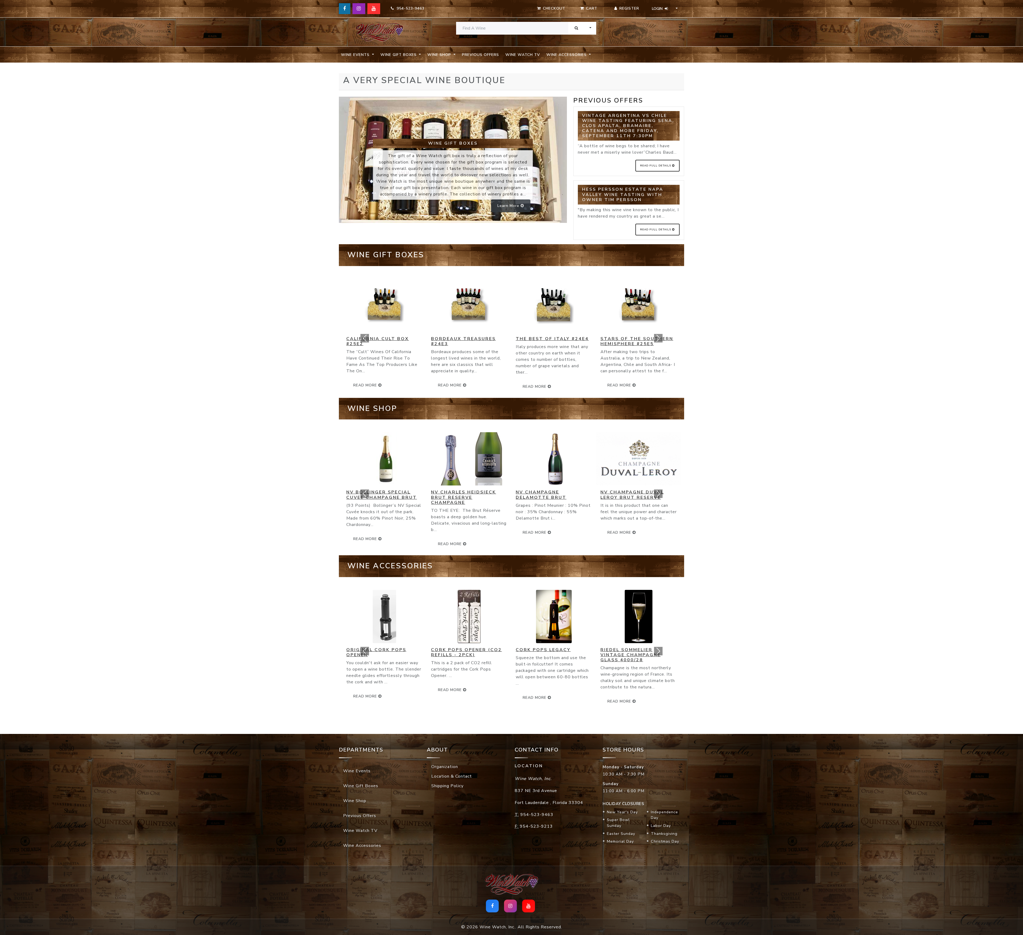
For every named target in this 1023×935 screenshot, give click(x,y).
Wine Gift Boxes (360, 786)
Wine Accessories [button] (567, 54)
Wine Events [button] (356, 54)
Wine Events (357, 771)
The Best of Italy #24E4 (467, 339)
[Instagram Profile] (358, 8)
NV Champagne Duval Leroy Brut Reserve (547, 494)
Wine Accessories (362, 845)
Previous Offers (480, 54)
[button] (365, 338)
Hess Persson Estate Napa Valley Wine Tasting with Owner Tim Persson (622, 194)
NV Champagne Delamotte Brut (456, 494)
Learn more (509, 205)
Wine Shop (354, 801)
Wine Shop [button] (439, 54)
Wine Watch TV (522, 54)
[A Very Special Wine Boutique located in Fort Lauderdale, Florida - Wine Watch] (379, 32)
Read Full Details (656, 166)
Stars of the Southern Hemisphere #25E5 (552, 341)
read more (450, 386)
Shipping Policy (447, 786)
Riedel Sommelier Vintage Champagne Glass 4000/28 (546, 655)
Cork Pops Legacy (458, 650)
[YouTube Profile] (373, 8)
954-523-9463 (409, 8)
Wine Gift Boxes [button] (399, 54)
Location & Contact (451, 776)
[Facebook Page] (344, 8)
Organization (444, 767)
